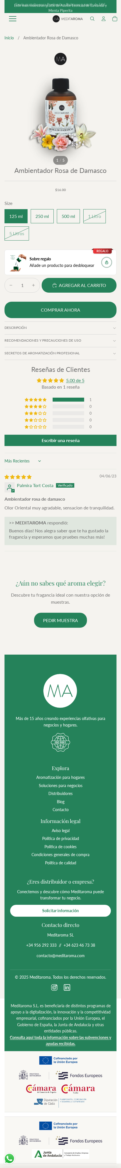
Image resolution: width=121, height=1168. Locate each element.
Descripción (16, 327)
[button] (92, 18)
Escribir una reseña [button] (61, 440)
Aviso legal (61, 830)
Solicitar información (60, 910)
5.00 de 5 (75, 380)
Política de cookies (60, 846)
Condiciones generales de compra (60, 854)
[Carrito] (114, 18)
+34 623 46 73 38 (79, 945)
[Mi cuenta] (103, 18)
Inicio (9, 37)
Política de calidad (60, 862)
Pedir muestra (60, 620)
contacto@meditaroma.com (61, 955)
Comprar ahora (60, 309)
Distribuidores (60, 793)
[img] (18, 476)
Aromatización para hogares (60, 777)
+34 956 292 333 (41, 945)
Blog (60, 801)
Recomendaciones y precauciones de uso (43, 340)
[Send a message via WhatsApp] (9, 1158)
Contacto (61, 809)
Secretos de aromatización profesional (42, 353)
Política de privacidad (60, 838)
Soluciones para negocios (60, 785)
